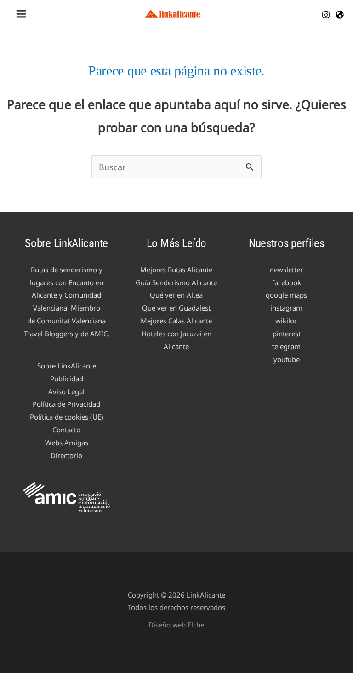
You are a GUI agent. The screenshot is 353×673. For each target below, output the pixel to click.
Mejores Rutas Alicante (176, 269)
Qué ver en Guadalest (176, 307)
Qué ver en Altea (176, 294)
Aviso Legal (66, 391)
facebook (286, 282)
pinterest (287, 333)
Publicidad (66, 378)
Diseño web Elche (176, 624)
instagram (286, 307)
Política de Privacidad (66, 403)
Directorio (66, 455)
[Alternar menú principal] (21, 14)
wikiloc (286, 320)
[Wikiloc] (340, 15)
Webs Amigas (66, 442)
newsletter (286, 269)
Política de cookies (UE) (66, 416)
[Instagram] (326, 15)
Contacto (66, 429)
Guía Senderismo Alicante (176, 282)
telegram (286, 346)
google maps (286, 294)
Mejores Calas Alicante (176, 320)
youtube (286, 359)
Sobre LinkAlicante (66, 365)
